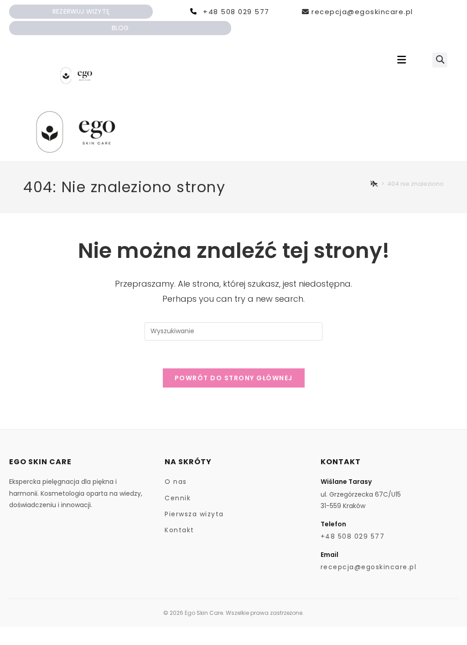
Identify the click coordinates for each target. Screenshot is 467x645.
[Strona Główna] (374, 183)
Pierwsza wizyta (194, 514)
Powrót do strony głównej (234, 378)
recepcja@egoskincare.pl (362, 11)
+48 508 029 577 (236, 11)
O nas (176, 481)
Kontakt (179, 530)
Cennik (178, 498)
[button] (402, 60)
